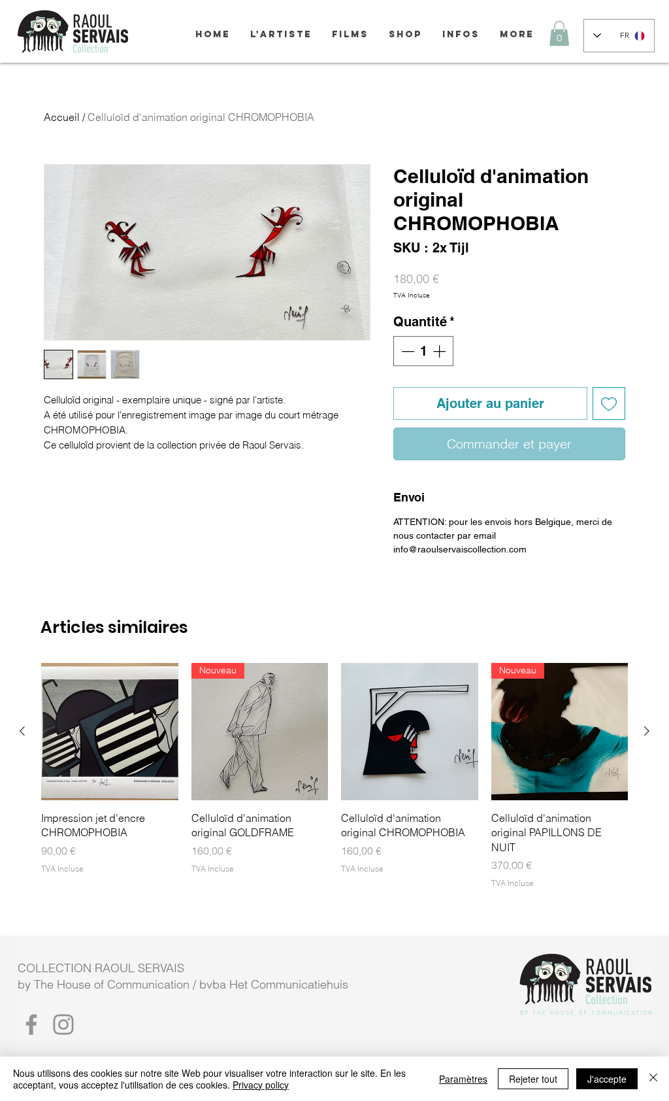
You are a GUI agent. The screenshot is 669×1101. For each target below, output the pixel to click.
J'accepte (607, 1078)
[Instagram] (63, 1024)
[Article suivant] (647, 731)
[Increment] (440, 351)
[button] (559, 33)
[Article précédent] (22, 731)
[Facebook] (31, 1024)
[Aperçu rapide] (109, 731)
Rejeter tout (533, 1078)
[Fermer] (653, 1079)
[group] (334, 776)
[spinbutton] (423, 351)
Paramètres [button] (463, 1078)
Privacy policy (261, 1084)
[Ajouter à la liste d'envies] (609, 403)
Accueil (62, 117)
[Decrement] (406, 351)
